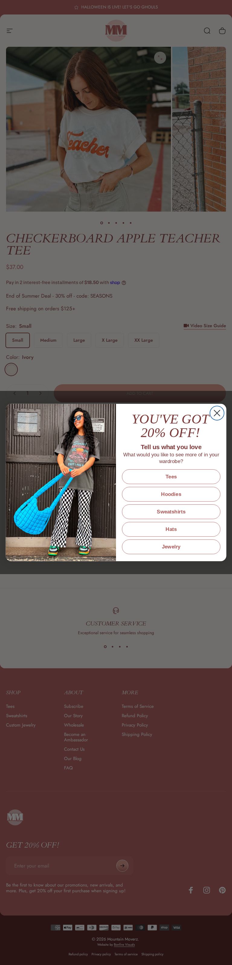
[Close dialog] (217, 413)
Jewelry (171, 547)
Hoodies (171, 494)
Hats (171, 529)
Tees (171, 477)
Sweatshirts (171, 512)
